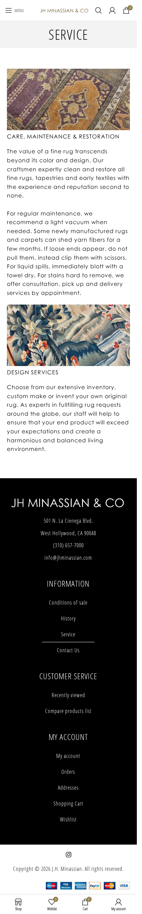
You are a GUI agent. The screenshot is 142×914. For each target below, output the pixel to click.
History (68, 618)
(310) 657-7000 (68, 545)
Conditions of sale (68, 602)
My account (68, 756)
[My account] (112, 10)
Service (68, 634)
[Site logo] (64, 9)
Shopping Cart (68, 803)
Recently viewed (68, 695)
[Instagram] (68, 855)
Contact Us (68, 650)
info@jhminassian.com (68, 557)
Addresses (68, 787)
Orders (68, 772)
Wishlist (68, 819)
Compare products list (68, 711)
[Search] (98, 10)
